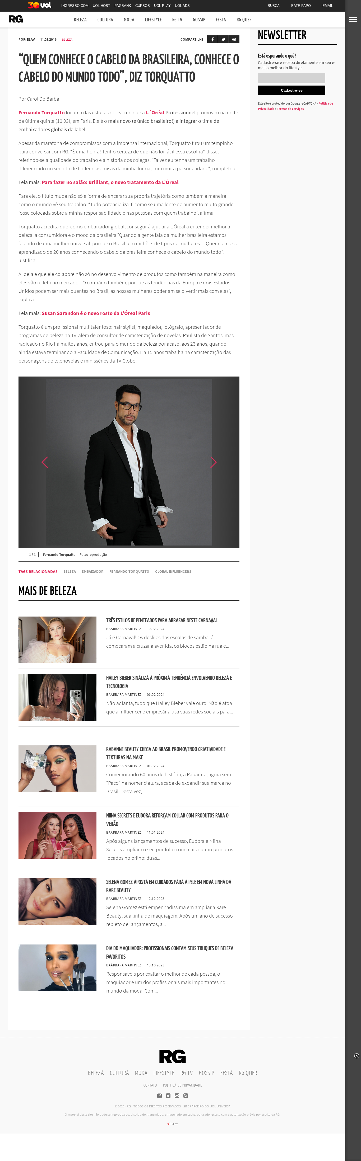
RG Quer (244, 19)
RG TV (177, 19)
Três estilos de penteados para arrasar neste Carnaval (161, 621)
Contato (150, 1085)
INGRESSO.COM (75, 6)
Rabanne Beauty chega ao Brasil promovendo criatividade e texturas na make (165, 753)
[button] (226, 462)
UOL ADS (182, 6)
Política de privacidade (182, 1085)
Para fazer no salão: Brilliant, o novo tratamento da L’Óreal (110, 182)
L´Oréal (155, 112)
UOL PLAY (162, 6)
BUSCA (274, 6)
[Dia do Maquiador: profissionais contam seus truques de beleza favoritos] (57, 990)
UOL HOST (101, 6)
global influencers (173, 571)
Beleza (80, 19)
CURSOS (142, 6)
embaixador (93, 571)
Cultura (105, 19)
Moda (129, 19)
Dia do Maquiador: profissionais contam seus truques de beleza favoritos (169, 953)
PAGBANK (122, 6)
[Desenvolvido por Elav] (172, 1125)
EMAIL (327, 6)
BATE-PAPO (301, 6)
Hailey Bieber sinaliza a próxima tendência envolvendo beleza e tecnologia (169, 682)
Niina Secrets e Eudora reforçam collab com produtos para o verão (167, 820)
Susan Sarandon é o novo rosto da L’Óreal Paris (96, 313)
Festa (221, 19)
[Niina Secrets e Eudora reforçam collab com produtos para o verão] (57, 857)
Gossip (199, 19)
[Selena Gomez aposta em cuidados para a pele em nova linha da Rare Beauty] (57, 923)
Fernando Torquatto (41, 112)
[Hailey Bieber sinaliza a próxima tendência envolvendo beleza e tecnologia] (57, 719)
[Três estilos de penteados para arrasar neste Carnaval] (57, 662)
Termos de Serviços (290, 109)
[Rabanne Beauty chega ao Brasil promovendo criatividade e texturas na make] (57, 790)
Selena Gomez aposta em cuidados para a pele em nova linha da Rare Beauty (168, 886)
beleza (69, 571)
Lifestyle (153, 19)
